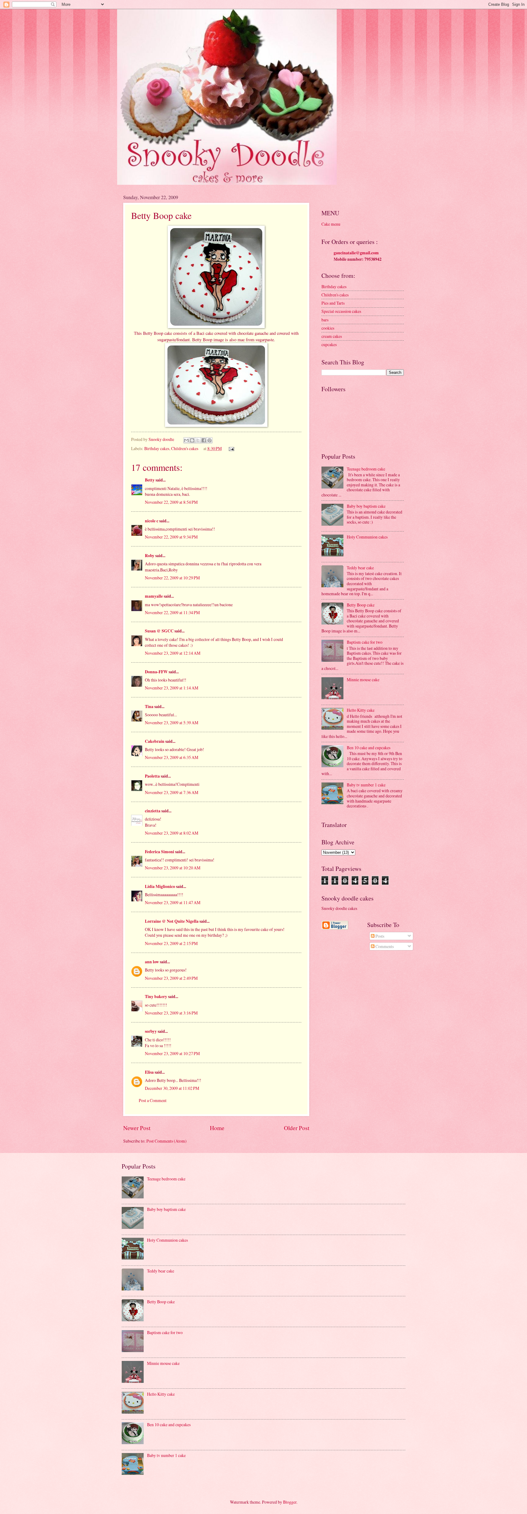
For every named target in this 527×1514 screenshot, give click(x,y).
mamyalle (154, 596)
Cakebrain (154, 741)
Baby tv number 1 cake (366, 785)
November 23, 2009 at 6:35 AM (171, 757)
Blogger (289, 1502)
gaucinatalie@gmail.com (356, 253)
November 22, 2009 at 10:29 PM (172, 578)
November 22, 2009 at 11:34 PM (172, 612)
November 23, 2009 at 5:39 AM (171, 722)
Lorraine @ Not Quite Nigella (172, 921)
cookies (327, 328)
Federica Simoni (159, 852)
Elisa (149, 1072)
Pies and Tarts (333, 303)
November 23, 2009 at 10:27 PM (172, 1053)
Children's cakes (184, 448)
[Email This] (186, 440)
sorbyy (151, 1031)
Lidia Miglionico (160, 886)
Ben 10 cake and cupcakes (368, 747)
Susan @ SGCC (159, 631)
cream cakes (331, 336)
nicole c (151, 521)
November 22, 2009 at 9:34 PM (171, 537)
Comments (384, 946)
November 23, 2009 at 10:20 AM (172, 868)
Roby (149, 556)
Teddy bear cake (360, 568)
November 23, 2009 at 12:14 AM (172, 653)
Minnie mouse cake (363, 679)
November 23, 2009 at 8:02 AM (171, 833)
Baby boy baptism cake (366, 506)
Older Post (296, 1128)
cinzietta (152, 811)
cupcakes (329, 344)
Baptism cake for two (364, 642)
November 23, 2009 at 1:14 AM (171, 688)
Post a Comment (153, 1100)
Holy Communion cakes (367, 537)
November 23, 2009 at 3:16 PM (171, 1013)
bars (324, 320)
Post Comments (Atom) (166, 1141)
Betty (150, 480)
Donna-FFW (156, 672)
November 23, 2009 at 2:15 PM (171, 943)
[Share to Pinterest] (209, 440)
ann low (152, 962)
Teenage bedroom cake (366, 469)
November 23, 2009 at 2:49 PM (171, 978)
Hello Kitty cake (361, 710)
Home (217, 1128)
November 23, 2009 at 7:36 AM (171, 792)
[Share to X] (198, 440)
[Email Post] (231, 448)
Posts (379, 936)
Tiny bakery (156, 996)
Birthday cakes (156, 448)
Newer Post (136, 1128)
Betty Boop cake (361, 605)
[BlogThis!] (192, 440)
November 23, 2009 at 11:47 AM (172, 902)
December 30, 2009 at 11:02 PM (172, 1088)
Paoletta (152, 776)
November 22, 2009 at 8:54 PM (171, 502)
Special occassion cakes (341, 311)
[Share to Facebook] (204, 440)
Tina (149, 706)
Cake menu (330, 224)
